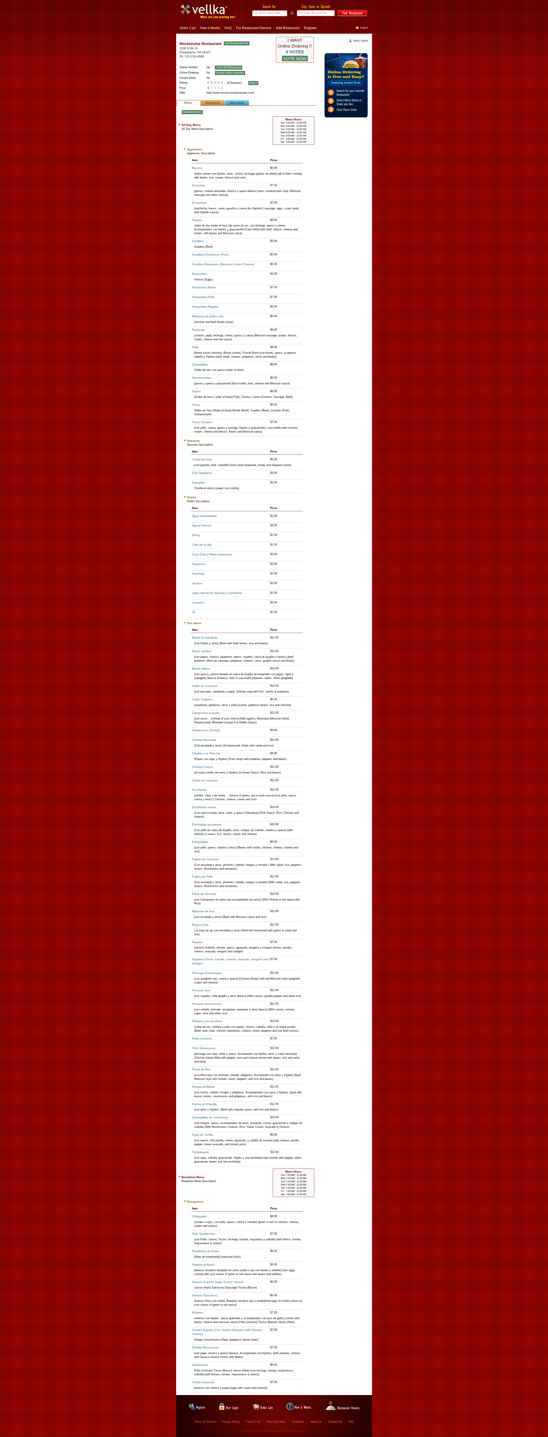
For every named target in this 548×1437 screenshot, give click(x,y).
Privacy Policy (231, 1421)
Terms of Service (205, 1421)
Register (310, 28)
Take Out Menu (276, 1421)
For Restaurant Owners (253, 28)
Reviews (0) (213, 102)
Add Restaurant (287, 28)
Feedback (298, 1421)
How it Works (210, 28)
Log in (364, 27)
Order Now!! (237, 102)
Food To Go (253, 1421)
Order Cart (187, 28)
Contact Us (335, 1421)
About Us (316, 1421)
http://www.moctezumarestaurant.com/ (230, 92)
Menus (188, 102)
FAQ (228, 28)
